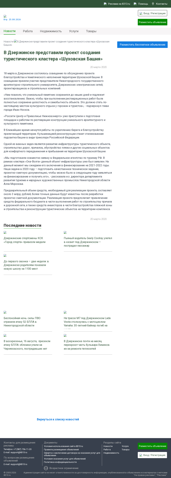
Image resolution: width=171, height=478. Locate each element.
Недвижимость (51, 31)
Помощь (143, 3)
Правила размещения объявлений (61, 449)
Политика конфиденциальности (60, 462)
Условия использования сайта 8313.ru (63, 446)
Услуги (73, 31)
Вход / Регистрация (154, 13)
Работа (28, 31)
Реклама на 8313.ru (119, 3)
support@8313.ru (19, 452)
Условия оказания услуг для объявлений (65, 458)
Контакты (161, 3)
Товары (91, 31)
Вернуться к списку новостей (58, 419)
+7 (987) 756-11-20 (22, 449)
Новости (10, 31)
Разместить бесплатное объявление (142, 44)
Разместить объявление (152, 22)
